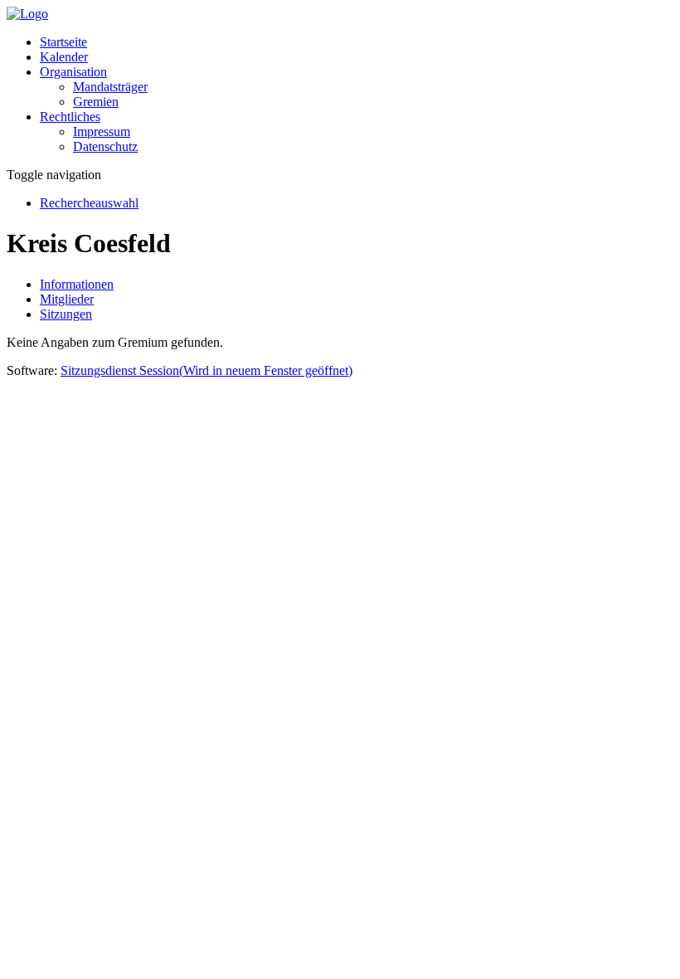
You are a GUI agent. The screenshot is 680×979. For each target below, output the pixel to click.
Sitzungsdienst (206, 370)
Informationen (77, 284)
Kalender (64, 57)
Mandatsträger (110, 87)
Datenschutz (105, 146)
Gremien (96, 102)
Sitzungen (66, 314)
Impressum (101, 131)
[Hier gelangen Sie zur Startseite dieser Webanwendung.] (27, 14)
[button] (73, 72)
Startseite (63, 42)
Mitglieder (67, 299)
